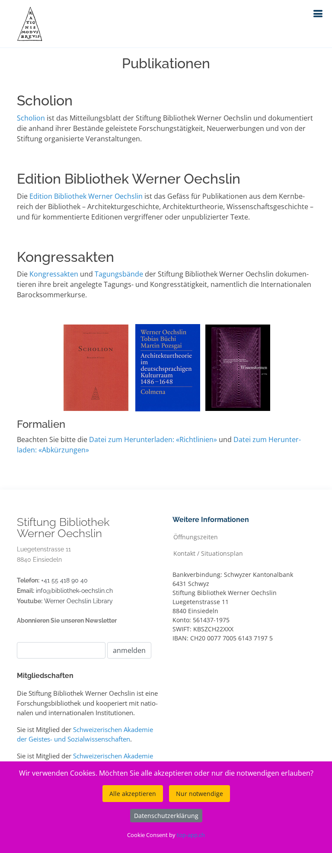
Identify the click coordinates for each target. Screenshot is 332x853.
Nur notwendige (199, 793)
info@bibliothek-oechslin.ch (74, 590)
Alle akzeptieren (132, 793)
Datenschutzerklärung (166, 816)
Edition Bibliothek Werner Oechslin (86, 196)
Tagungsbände (119, 274)
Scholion (32, 118)
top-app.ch (191, 835)
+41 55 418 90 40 (64, 580)
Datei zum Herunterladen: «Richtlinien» (153, 439)
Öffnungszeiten (195, 536)
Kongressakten (53, 274)
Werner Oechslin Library (78, 601)
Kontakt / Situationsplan (208, 553)
